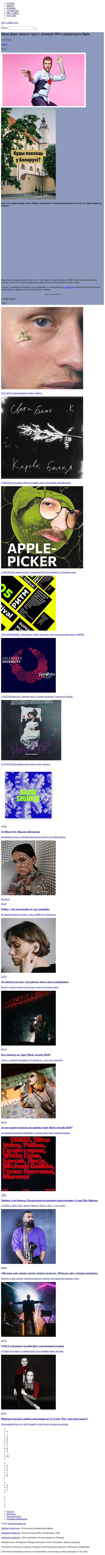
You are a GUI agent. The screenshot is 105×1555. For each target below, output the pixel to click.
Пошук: (4, 28)
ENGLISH (11, 16)
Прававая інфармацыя (17, 1519)
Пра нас (10, 1511)
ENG (16, 23)
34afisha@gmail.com (10, 1528)
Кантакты (11, 1514)
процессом (70, 287)
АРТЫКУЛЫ (13, 11)
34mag (4, 44)
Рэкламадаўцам (14, 1516)
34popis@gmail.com (17, 1523)
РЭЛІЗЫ (10, 3)
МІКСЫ (10, 6)
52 (8, 1456)
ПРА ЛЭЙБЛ (13, 13)
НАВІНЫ (11, 8)
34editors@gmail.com (10, 1533)
